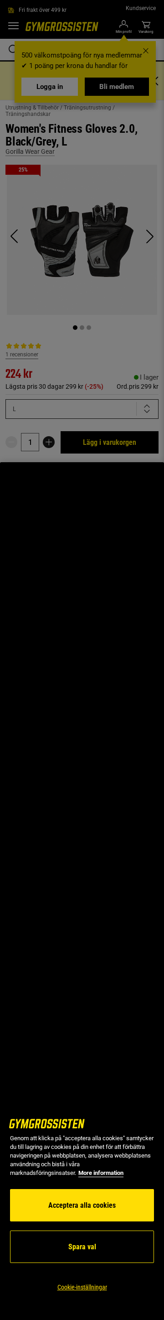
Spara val (82, 1246)
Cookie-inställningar (82, 1287)
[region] (82, 891)
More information (100, 1172)
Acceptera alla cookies (82, 1205)
